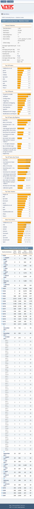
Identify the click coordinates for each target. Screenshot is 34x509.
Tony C (4, 88)
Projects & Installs (7, 94)
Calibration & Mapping (9, 103)
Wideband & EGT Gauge (9, 111)
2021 (4, 298)
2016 (4, 311)
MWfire (5, 85)
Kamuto (5, 81)
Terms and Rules (16, 505)
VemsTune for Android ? (9, 132)
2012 (4, 321)
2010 (4, 488)
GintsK (4, 72)
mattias (5, 75)
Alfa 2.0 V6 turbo (7, 122)
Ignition (5, 109)
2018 (4, 306)
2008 (4, 493)
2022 (4, 296)
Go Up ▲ (23, 505)
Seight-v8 (5, 194)
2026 (4, 255)
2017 (4, 309)
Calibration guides (8, 188)
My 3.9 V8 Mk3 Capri (8, 146)
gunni (4, 70)
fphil (4, 209)
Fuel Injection (6, 107)
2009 (4, 490)
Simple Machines (21, 507)
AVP (4, 83)
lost (4, 225)
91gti (18, 56)
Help (10, 505)
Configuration (6, 98)
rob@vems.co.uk (7, 68)
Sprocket (5, 77)
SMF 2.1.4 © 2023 (13, 507)
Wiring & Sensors (7, 105)
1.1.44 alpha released (8, 144)
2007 (4, 495)
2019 (4, 303)
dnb (4, 79)
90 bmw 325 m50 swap (9, 185)
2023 (4, 293)
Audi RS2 (5, 120)
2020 (4, 301)
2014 (4, 316)
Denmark (5, 201)
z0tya (4, 214)
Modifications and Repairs (10, 114)
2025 (4, 288)
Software (5, 96)
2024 (4, 291)
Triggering (6, 101)
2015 (4, 314)
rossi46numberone (8, 211)
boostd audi (6, 240)
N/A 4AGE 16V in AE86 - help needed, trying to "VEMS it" (9, 140)
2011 (4, 324)
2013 (4, 319)
